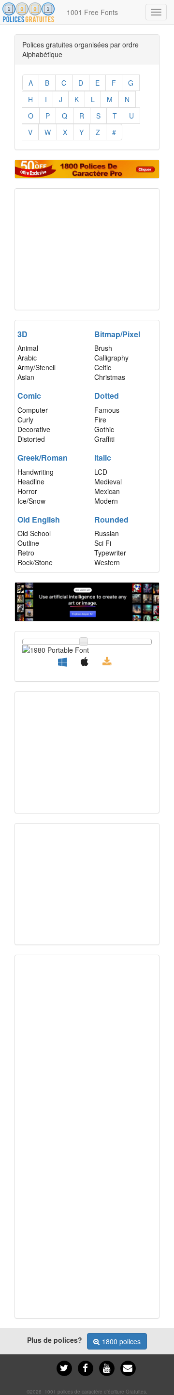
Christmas (109, 377)
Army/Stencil (36, 367)
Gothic (104, 429)
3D (22, 334)
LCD (100, 472)
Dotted (106, 395)
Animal (27, 348)
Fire (100, 419)
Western (107, 562)
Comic (29, 395)
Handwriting (35, 472)
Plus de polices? (54, 1340)
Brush (103, 348)
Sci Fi (102, 543)
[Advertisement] (87, 249)
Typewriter (110, 552)
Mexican (107, 491)
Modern (106, 501)
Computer (32, 410)
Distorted (31, 439)
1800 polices (121, 1341)
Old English (38, 519)
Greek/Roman (42, 457)
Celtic (102, 367)
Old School (34, 533)
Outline (28, 543)
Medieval (108, 481)
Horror (27, 491)
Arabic (27, 357)
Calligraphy (111, 357)
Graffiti (104, 439)
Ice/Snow (31, 501)
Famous (106, 410)
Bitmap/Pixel (117, 334)
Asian (25, 377)
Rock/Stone (35, 562)
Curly (25, 419)
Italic (102, 457)
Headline (30, 481)
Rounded (111, 519)
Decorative (33, 429)
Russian (106, 533)
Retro (25, 552)
